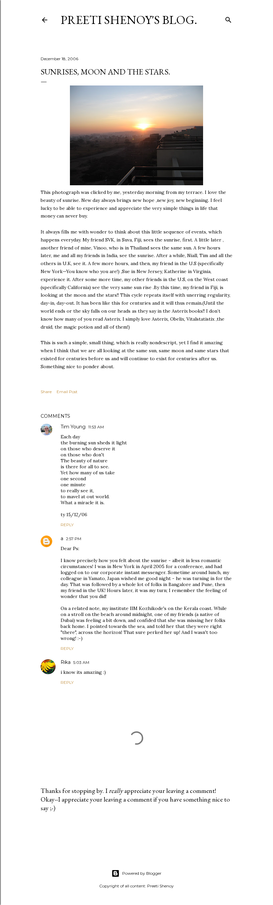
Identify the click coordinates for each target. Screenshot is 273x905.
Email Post (67, 391)
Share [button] (46, 391)
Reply (67, 524)
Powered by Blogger (141, 873)
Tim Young (73, 427)
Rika (66, 662)
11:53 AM (96, 426)
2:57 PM (73, 538)
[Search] (228, 18)
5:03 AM (81, 662)
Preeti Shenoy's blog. (129, 20)
